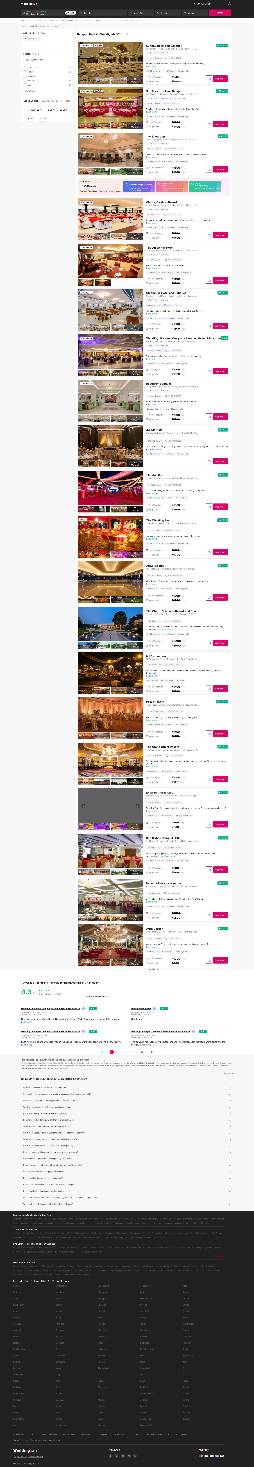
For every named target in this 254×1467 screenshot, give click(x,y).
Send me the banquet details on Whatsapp (233, 45)
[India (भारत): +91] (217, 38)
